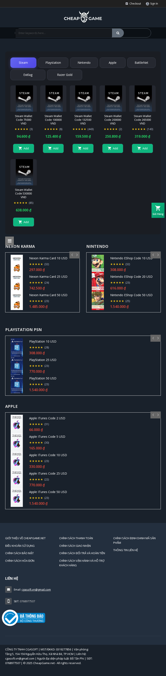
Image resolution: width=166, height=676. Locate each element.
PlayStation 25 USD (42, 360)
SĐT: (16, 601)
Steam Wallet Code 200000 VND (112, 119)
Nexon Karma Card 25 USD (48, 276)
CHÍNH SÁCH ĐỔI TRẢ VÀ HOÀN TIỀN (82, 553)
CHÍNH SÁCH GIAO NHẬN (75, 546)
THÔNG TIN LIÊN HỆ (125, 550)
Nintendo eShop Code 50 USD (131, 295)
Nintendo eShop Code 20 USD (131, 276)
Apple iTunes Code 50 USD (48, 492)
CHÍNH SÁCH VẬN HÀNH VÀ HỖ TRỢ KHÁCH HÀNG (81, 563)
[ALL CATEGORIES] (9, 241)
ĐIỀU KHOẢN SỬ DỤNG (20, 546)
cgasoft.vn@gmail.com (36, 589)
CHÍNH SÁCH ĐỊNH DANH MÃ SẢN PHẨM (134, 540)
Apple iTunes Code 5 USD (47, 436)
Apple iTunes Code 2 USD (47, 418)
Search (118, 33)
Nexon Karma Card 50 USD (48, 295)
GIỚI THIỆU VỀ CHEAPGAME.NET (25, 538)
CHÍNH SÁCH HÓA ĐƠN (19, 561)
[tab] (23, 62)
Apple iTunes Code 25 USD (48, 473)
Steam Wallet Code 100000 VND (53, 119)
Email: (17, 589)
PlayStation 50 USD (42, 378)
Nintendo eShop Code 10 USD (131, 258)
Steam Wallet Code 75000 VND (23, 119)
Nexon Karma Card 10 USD (48, 258)
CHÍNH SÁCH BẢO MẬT (19, 553)
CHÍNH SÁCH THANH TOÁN (76, 538)
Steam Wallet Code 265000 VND (142, 119)
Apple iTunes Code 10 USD (48, 455)
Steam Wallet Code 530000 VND (23, 193)
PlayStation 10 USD (42, 341)
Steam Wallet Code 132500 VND (83, 119)
